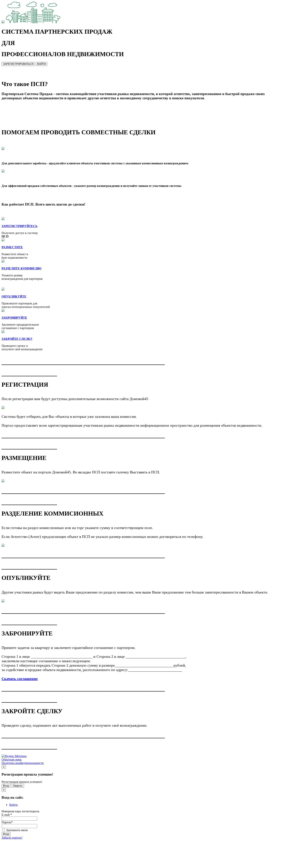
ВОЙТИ (41, 64)
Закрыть (18, 785)
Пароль (7, 822)
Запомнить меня (16, 830)
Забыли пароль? (12, 837)
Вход (6, 785)
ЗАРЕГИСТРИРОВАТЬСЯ (18, 64)
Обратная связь (12, 759)
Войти (13, 804)
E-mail (7, 814)
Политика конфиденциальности (23, 763)
